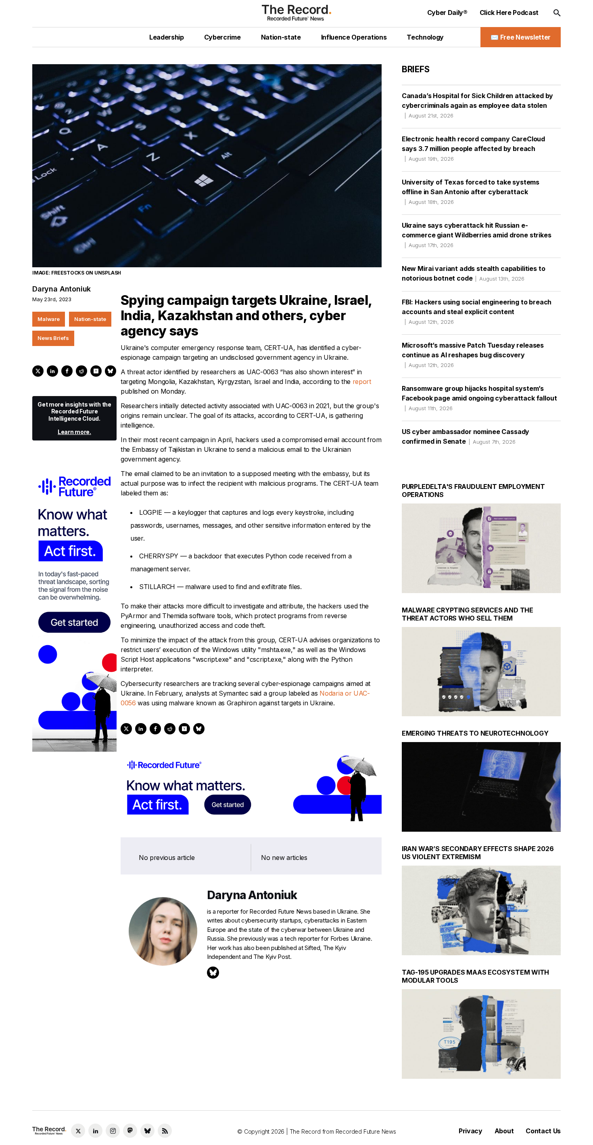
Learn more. (74, 431)
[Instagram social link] (113, 1131)
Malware (49, 319)
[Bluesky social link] (147, 1131)
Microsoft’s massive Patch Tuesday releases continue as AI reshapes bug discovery (473, 354)
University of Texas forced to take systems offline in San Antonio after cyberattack (470, 191)
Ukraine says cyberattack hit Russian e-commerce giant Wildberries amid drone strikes (476, 234)
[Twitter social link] (78, 1131)
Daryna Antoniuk (61, 289)
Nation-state (90, 319)
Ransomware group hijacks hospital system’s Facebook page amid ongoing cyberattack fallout (479, 397)
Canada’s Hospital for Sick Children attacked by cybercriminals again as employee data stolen (477, 105)
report (362, 381)
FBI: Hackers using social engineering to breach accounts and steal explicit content (476, 311)
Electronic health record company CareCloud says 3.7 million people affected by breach (473, 148)
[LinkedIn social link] (95, 1131)
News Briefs (53, 338)
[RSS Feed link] (165, 1131)
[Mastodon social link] (130, 1131)
